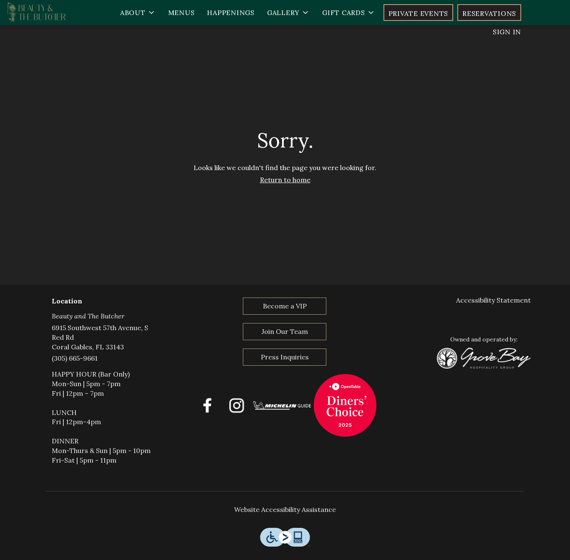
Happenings (231, 12)
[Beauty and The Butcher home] (44, 12)
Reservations (489, 13)
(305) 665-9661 (75, 358)
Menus (181, 12)
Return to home (285, 180)
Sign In (507, 32)
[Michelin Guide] (282, 404)
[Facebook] (207, 404)
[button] (138, 12)
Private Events (418, 13)
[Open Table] (345, 404)
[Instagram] (236, 404)
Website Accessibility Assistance (285, 509)
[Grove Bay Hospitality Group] (484, 357)
